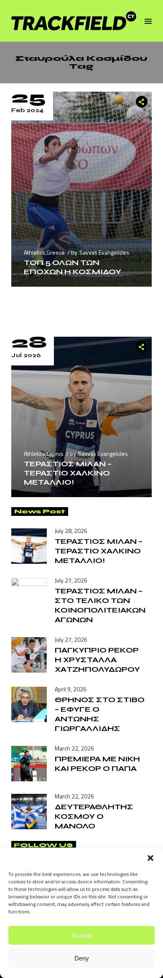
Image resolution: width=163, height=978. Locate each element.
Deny (81, 958)
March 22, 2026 (74, 748)
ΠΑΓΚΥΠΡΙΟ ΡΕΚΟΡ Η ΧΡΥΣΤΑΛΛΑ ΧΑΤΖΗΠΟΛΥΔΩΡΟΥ (97, 659)
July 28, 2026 (71, 530)
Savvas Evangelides (104, 252)
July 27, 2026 (71, 580)
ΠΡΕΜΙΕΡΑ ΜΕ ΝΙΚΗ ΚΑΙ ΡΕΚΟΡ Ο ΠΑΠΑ (97, 763)
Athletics (34, 252)
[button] (150, 858)
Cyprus (55, 453)
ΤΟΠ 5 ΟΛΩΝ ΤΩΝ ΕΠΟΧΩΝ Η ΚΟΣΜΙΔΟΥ (72, 267)
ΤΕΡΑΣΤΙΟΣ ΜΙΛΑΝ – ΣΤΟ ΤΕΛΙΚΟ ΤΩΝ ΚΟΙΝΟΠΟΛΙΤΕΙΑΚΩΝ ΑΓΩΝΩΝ (100, 605)
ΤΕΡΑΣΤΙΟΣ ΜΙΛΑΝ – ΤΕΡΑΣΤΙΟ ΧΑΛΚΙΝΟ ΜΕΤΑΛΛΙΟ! (68, 473)
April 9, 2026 (71, 689)
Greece (55, 252)
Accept (81, 935)
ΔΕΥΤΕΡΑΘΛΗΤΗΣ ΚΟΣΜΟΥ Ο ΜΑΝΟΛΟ (94, 816)
